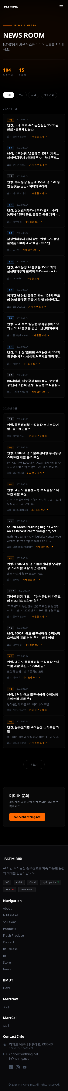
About (7, 908)
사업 (33, 94)
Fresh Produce (13, 935)
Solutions (9, 922)
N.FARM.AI (10, 915)
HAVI (6, 988)
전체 (8, 94)
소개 (6, 1007)
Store (7, 962)
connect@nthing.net (27, 817)
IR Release (10, 949)
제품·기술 (49, 94)
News (7, 969)
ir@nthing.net (19, 1058)
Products (9, 929)
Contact (8, 942)
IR (4, 956)
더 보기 (34, 764)
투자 (21, 94)
